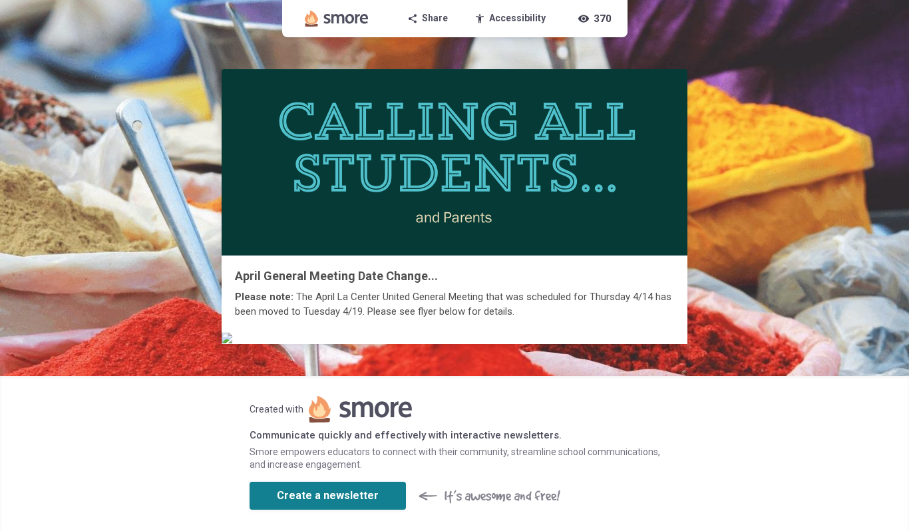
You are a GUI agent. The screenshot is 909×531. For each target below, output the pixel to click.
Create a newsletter (328, 495)
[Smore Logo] (336, 18)
